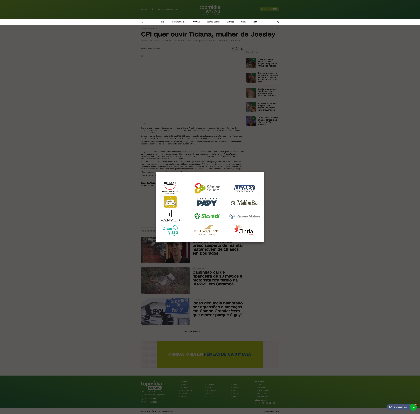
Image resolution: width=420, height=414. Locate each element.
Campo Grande (213, 22)
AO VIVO (196, 22)
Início (163, 22)
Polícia (243, 22)
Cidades (230, 22)
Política (256, 22)
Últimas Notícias (179, 22)
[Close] (264, 172)
